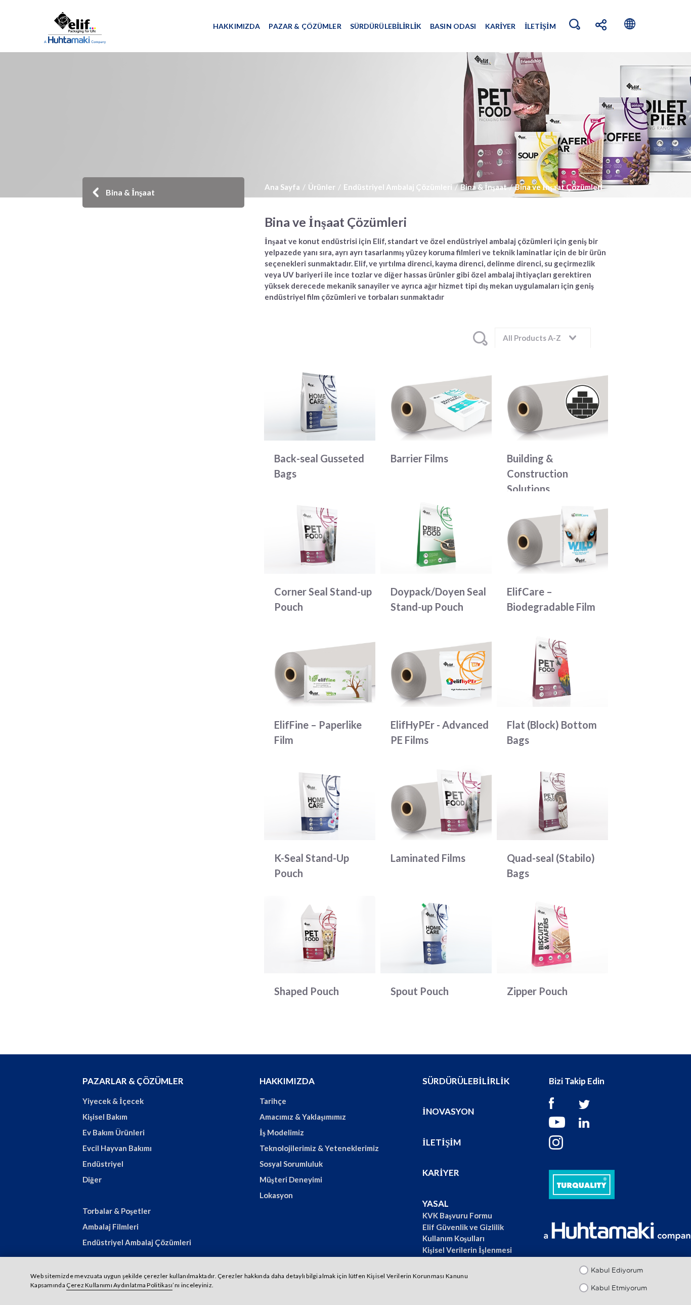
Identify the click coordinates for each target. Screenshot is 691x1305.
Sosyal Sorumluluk (291, 1163)
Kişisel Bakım (104, 1116)
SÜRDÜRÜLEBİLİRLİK (465, 1081)
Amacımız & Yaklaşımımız (303, 1116)
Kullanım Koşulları (453, 1238)
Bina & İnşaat (483, 186)
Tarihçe (273, 1100)
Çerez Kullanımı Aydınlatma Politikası (119, 1285)
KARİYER (440, 1172)
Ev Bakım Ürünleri (113, 1132)
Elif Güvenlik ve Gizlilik (463, 1227)
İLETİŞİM (441, 1142)
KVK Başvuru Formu (457, 1215)
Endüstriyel (102, 1163)
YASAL (435, 1203)
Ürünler (321, 186)
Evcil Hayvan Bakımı (117, 1148)
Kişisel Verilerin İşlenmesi (467, 1249)
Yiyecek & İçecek (113, 1100)
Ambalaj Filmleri (110, 1226)
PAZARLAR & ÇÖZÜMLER (133, 1081)
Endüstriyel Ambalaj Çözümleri (397, 186)
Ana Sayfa (282, 186)
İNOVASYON (448, 1111)
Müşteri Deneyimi (291, 1179)
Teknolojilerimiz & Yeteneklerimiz (319, 1148)
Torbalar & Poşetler (116, 1210)
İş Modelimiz (282, 1132)
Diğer (92, 1179)
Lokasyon (276, 1195)
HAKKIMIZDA (287, 1081)
